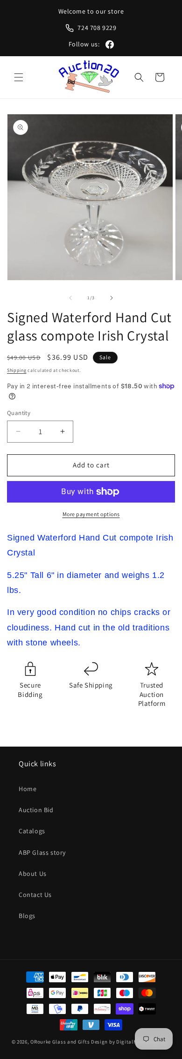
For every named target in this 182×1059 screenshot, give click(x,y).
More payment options (91, 514)
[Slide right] (111, 298)
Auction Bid (36, 810)
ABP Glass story (42, 852)
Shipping (17, 370)
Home (27, 789)
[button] (18, 77)
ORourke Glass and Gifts (60, 1041)
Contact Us (35, 894)
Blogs (27, 915)
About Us (33, 873)
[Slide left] (70, 298)
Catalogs (32, 831)
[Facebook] (109, 44)
